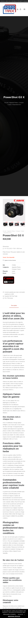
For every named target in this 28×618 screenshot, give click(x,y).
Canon (9, 104)
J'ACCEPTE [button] (20, 614)
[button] (24, 9)
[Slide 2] (11, 224)
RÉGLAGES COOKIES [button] (9, 614)
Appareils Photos (13, 102)
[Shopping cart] (19, 9)
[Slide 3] (16, 224)
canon (13, 271)
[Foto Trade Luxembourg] (9, 9)
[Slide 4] (22, 224)
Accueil (6, 102)
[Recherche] (14, 9)
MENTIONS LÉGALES (14, 616)
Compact (21, 102)
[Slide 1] (5, 224)
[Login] (16, 9)
